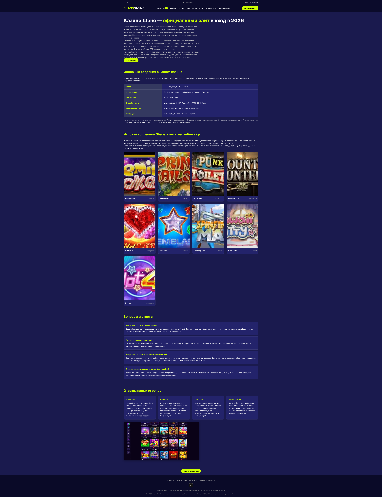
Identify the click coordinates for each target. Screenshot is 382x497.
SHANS (134, 8)
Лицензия (171, 480)
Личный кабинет (250, 8)
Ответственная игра (190, 480)
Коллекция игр (197, 8)
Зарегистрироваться (191, 471)
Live (188, 8)
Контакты (162, 8)
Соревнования (224, 8)
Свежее (173, 8)
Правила (179, 480)
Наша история (211, 8)
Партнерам (203, 480)
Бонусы (181, 8)
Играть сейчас (131, 60)
